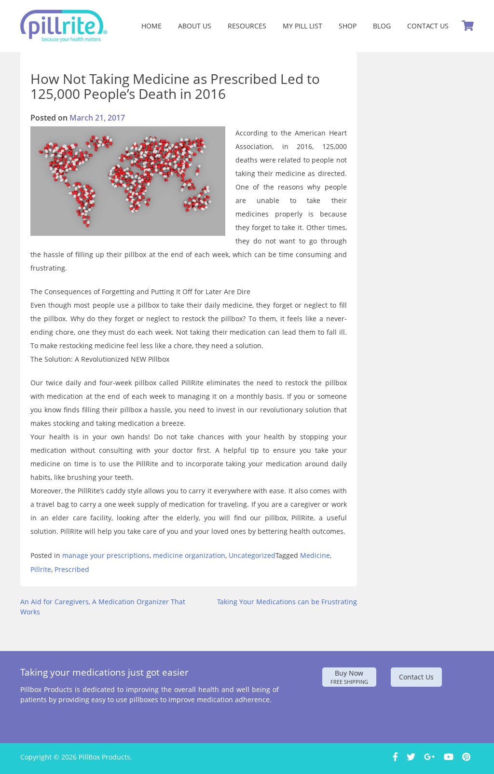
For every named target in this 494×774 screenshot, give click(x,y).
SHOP (348, 25)
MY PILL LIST (302, 25)
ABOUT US (194, 25)
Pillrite (40, 569)
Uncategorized (252, 555)
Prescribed (72, 569)
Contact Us (416, 676)
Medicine (315, 555)
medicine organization (189, 555)
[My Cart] (468, 26)
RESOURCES (247, 25)
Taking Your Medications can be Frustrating (287, 601)
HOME (151, 25)
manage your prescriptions (106, 555)
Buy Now (349, 676)
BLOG (382, 25)
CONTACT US (428, 25)
